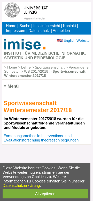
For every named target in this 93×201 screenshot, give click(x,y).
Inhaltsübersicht (46, 25)
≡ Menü (11, 86)
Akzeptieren (45, 193)
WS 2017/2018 (36, 71)
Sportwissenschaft (50, 67)
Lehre (26, 67)
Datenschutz (39, 30)
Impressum (15, 30)
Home (11, 25)
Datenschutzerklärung (21, 185)
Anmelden (61, 30)
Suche (24, 25)
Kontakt (69, 25)
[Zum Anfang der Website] (24, 48)
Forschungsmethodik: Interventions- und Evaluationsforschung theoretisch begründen (41, 137)
